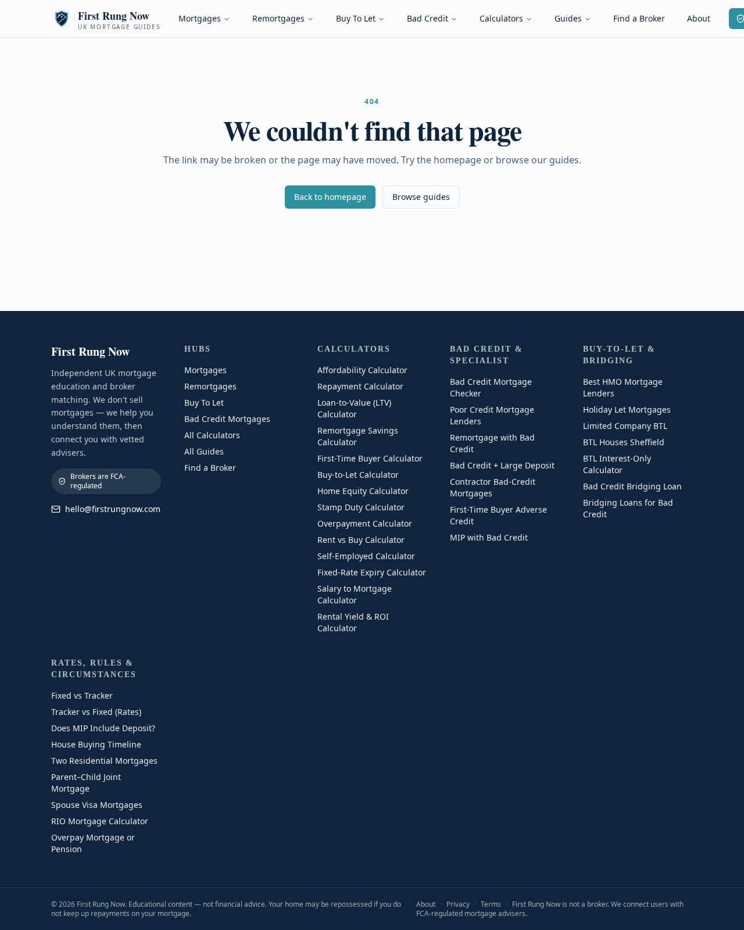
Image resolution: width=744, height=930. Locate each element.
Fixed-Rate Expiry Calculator (371, 572)
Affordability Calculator (362, 369)
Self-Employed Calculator (366, 555)
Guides (568, 18)
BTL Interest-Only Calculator (617, 464)
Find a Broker (639, 18)
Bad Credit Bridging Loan (632, 486)
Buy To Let (355, 18)
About (698, 18)
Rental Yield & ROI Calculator (353, 622)
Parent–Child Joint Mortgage (86, 782)
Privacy (458, 904)
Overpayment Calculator (364, 523)
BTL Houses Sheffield (623, 442)
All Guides (204, 451)
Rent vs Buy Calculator (361, 539)
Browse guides (421, 196)
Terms (491, 904)
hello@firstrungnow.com (112, 508)
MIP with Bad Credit (489, 537)
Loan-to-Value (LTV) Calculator (354, 408)
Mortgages (199, 18)
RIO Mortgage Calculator (99, 821)
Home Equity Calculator (363, 490)
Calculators (501, 18)
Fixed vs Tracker (82, 695)
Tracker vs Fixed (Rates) (96, 711)
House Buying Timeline (96, 744)
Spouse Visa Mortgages (96, 804)
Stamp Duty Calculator (361, 507)
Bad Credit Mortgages (227, 418)
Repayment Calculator (360, 386)
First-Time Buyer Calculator (370, 458)
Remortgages (278, 18)
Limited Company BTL (625, 425)
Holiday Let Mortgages (627, 409)
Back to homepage (330, 196)
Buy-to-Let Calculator (358, 474)
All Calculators (212, 435)
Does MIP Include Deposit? (103, 728)
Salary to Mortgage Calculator (354, 594)
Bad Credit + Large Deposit (502, 465)
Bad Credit (427, 18)
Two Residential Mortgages (104, 760)
